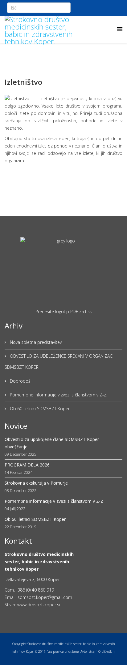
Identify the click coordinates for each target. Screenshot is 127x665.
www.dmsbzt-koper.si (38, 605)
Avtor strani (88, 651)
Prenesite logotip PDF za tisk (63, 311)
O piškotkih (106, 651)
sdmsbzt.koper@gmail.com (45, 597)
